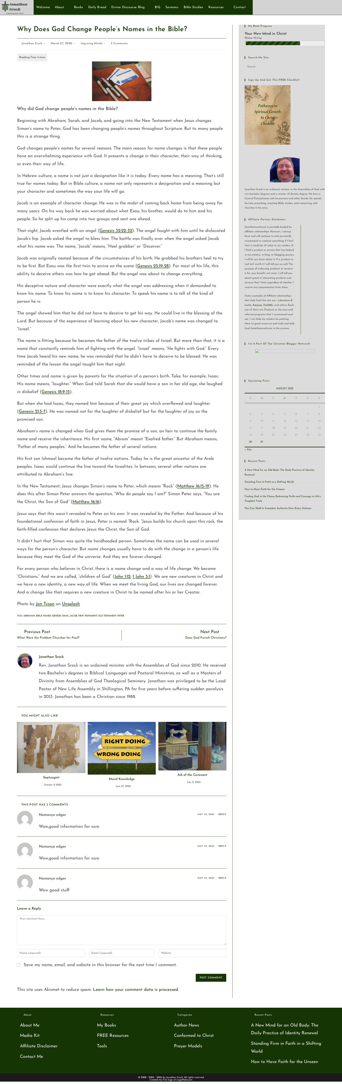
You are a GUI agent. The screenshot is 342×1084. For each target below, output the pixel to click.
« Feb (248, 449)
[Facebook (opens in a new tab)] (320, 7)
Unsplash (71, 604)
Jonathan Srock (32, 43)
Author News (186, 1025)
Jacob (73, 616)
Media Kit (30, 1035)
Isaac (65, 616)
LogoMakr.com (184, 1080)
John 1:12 (122, 576)
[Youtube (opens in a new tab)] (327, 7)
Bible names (43, 616)
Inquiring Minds (91, 43)
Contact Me (31, 1056)
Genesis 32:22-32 (116, 231)
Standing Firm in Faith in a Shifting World (269, 482)
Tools (102, 1046)
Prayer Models (188, 1046)
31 (261, 441)
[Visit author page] (25, 660)
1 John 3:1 (141, 576)
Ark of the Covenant (192, 775)
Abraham (29, 616)
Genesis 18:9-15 (56, 392)
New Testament (87, 616)
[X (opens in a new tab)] (314, 7)
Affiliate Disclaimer (39, 1046)
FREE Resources (113, 1035)
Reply (222, 814)
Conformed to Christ (194, 1035)
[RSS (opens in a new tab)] (334, 7)
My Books (106, 1025)
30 (250, 441)
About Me (29, 1025)
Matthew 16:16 (85, 502)
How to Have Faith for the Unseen (265, 489)
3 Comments (119, 43)
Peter (120, 616)
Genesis (56, 616)
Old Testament (107, 616)
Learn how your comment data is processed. (136, 989)
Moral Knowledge (122, 779)
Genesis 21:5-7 (32, 411)
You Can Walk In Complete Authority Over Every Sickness (278, 508)
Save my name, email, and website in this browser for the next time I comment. (100, 965)
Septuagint (51, 777)
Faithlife (268, 305)
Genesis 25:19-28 (153, 266)
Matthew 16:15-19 (193, 486)
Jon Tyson (45, 604)
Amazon (257, 305)
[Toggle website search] (250, 7)
